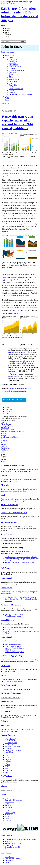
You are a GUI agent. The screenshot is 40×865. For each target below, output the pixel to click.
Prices (7, 96)
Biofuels (7, 765)
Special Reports (7, 620)
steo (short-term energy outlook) (20, 94)
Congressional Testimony (13, 859)
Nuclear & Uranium (9, 505)
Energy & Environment (12, 746)
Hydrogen (8, 761)
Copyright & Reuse (7, 426)
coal (10, 83)
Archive (7, 98)
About (7, 100)
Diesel (7, 804)
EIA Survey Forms (9, 522)
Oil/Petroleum (9, 802)
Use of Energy (9, 744)
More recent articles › (14, 400)
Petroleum (8, 748)
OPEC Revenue (10, 650)
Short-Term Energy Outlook (14, 614)
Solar (6, 772)
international (13, 81)
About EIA (8, 407)
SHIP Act (8, 629)
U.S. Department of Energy (10, 437)
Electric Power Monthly (12, 847)
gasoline (12, 90)
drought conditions (14, 376)
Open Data (8, 409)
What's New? (6, 835)
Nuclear (7, 757)
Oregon (18, 363)
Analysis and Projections (11, 605)
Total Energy (6, 534)
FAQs (3, 794)
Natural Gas (6, 475)
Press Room (6, 853)
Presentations (9, 860)
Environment (6, 588)
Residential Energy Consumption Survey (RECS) (21, 557)
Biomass (7, 766)
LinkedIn (4, 446)
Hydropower (9, 763)
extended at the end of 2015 (17, 352)
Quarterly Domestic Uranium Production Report (20, 839)
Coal (3, 495)
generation (12, 72)
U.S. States (5, 568)
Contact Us (8, 413)
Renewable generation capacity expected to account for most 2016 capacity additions (17, 122)
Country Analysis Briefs (13, 646)
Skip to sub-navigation (8, 3)
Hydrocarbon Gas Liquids (13, 750)
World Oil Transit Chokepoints (15, 648)
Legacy (7, 411)
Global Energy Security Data (14, 652)
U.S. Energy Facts (11, 743)
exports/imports (14, 79)
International (6, 578)
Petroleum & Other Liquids (12, 465)
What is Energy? (10, 739)
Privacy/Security (6, 424)
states (11, 78)
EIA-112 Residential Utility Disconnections (19, 627)
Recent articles (9, 55)
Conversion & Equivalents (13, 800)
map (10, 76)
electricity (12, 63)
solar (20, 391)
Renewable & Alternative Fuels (14, 513)
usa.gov (3, 435)
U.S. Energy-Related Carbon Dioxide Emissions (20, 597)
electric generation (18, 388)
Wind (6, 768)
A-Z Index (5, 725)
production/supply (15, 66)
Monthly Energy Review (13, 543)
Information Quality (7, 429)
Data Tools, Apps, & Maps (12, 656)
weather (11, 87)
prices (11, 74)
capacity (12, 92)
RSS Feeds (4, 450)
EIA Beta (5, 675)
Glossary (4, 103)
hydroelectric (6, 391)
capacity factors (17, 310)
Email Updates (5, 448)
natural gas (13, 61)
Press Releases (9, 857)
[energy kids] (20, 832)
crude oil (12, 68)
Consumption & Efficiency (12, 547)
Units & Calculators (11, 741)
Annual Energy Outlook (13, 616)
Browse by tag (9, 57)
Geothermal (9, 770)
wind (24, 391)
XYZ (16, 731)
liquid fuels (13, 59)
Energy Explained (8, 735)
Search (23, 41)
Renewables (9, 820)
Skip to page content (7, 52)
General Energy (10, 813)
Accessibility (5, 428)
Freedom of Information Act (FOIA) (12, 431)
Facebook (4, 441)
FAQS (9, 103)
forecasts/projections (16, 89)
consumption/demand (16, 70)
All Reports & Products (11, 693)
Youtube (3, 444)
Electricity (5, 485)
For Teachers (6, 776)
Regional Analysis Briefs (13, 644)
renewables (13, 85)
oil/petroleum (13, 65)
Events (7, 862)
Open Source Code (9, 685)
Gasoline (8, 811)
